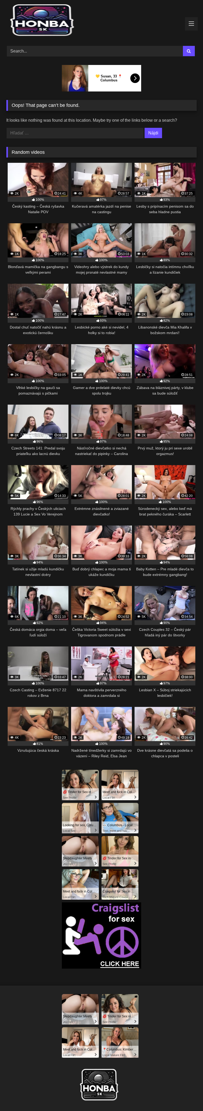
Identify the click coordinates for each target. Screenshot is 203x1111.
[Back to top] (186, 1095)
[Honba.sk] (101, 21)
